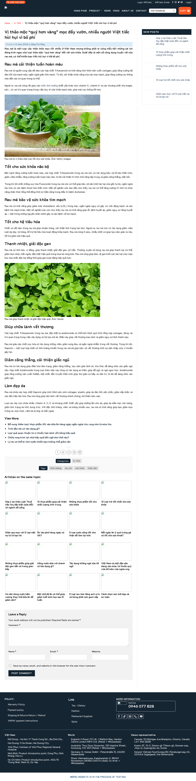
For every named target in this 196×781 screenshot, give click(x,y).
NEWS (107, 10)
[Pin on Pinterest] (74, 452)
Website (96, 651)
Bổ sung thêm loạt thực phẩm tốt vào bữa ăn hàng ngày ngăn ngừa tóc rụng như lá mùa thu (59, 424)
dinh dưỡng (55, 468)
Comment (14, 625)
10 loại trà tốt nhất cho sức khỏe (173, 79)
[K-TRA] (16, 11)
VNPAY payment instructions (23, 720)
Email (54, 651)
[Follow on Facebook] (173, 2)
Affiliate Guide (162, 2)
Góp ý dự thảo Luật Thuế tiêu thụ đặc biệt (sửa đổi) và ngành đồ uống (172, 40)
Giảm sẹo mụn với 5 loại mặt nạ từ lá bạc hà (172, 95)
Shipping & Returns (18, 715)
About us (128, 10)
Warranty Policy (16, 704)
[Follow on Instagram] (176, 2)
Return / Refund (36, 715)
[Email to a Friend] (68, 452)
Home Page (80, 10)
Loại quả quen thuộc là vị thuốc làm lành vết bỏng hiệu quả (41, 432)
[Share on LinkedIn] (79, 452)
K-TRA (17, 23)
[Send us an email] (182, 2)
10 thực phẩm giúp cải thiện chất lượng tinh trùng (173, 53)
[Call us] (135, 716)
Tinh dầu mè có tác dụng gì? (24, 428)
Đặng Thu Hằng (38, 44)
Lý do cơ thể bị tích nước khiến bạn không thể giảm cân (39, 441)
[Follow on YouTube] (141, 716)
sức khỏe (79, 468)
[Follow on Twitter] (179, 2)
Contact (141, 10)
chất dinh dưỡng (49, 85)
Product (94, 10)
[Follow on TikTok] (124, 716)
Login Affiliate (145, 2)
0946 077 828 (141, 706)
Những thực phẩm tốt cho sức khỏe (171, 67)
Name (12, 651)
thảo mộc (92, 468)
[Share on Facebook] (57, 452)
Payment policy (16, 709)
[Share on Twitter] (63, 452)
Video (116, 10)
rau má (68, 468)
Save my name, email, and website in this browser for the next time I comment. (54, 665)
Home (7, 23)
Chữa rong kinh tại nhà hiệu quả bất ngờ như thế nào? (38, 437)
